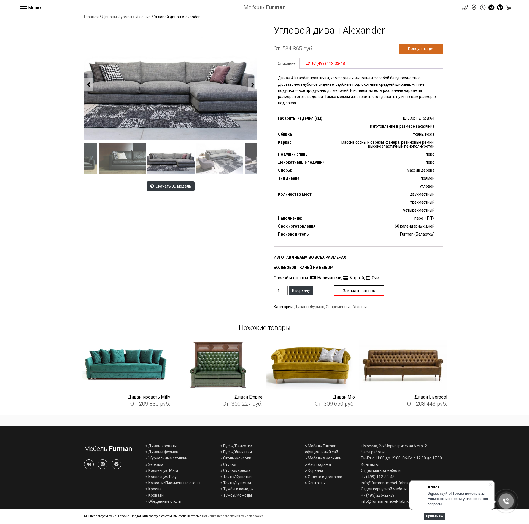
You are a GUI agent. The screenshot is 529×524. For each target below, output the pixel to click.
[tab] (287, 63)
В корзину (301, 290)
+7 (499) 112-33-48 (328, 63)
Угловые (143, 17)
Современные (339, 306)
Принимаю (434, 516)
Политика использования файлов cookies (232, 516)
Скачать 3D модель (173, 186)
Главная (91, 17)
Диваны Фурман (117, 17)
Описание (287, 63)
